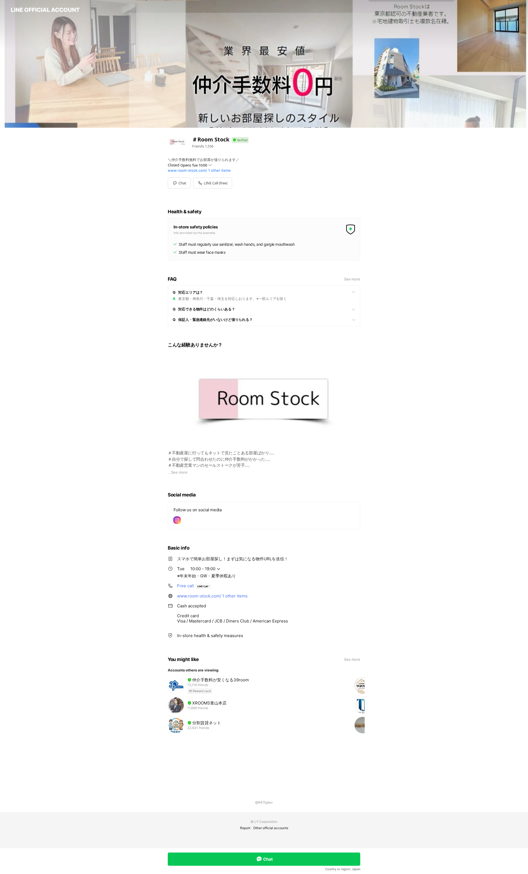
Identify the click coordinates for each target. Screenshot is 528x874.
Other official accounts (270, 828)
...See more (178, 472)
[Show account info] (240, 140)
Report (245, 828)
